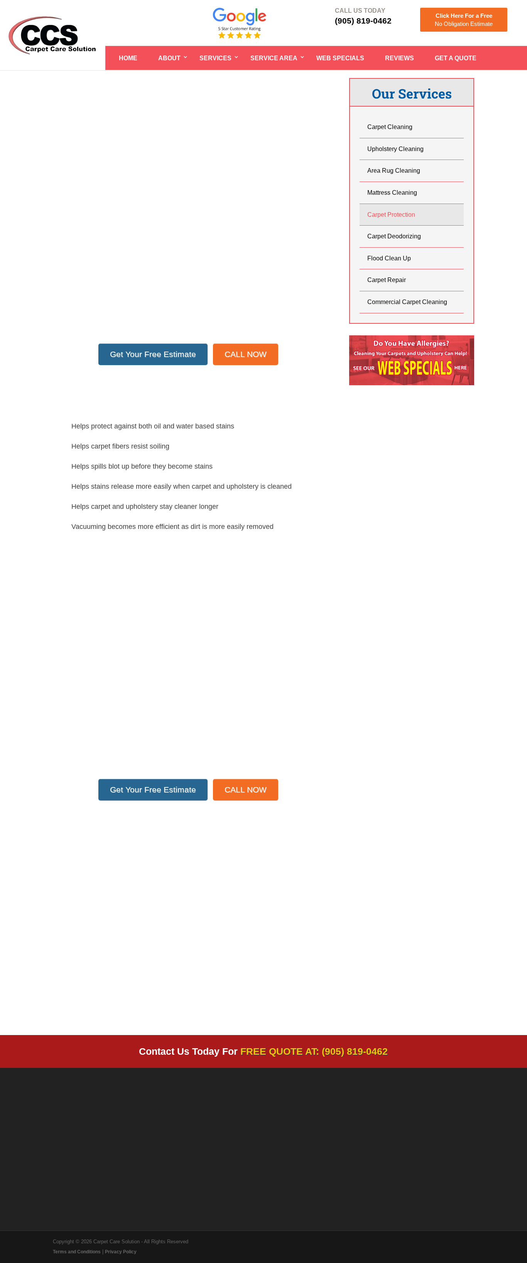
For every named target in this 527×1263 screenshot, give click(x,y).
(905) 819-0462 (363, 20)
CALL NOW (246, 354)
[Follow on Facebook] (392, 1137)
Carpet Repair (386, 280)
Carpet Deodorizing (394, 236)
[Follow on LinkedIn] (408, 1137)
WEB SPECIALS (340, 58)
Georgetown (76, 742)
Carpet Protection (391, 214)
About (169, 58)
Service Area (273, 58)
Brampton (72, 702)
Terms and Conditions (77, 1252)
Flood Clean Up (389, 258)
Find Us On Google (299, 1162)
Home (128, 58)
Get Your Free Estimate (153, 354)
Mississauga (76, 692)
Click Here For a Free (464, 19)
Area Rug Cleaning (393, 170)
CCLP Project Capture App (430, 1165)
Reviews (399, 58)
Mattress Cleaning (392, 192)
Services (215, 58)
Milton (67, 732)
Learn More (131, 984)
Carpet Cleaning (389, 127)
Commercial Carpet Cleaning (407, 302)
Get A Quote (455, 58)
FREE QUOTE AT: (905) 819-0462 (314, 1051)
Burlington (73, 722)
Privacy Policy (121, 1252)
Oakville (70, 712)
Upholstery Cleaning (395, 149)
